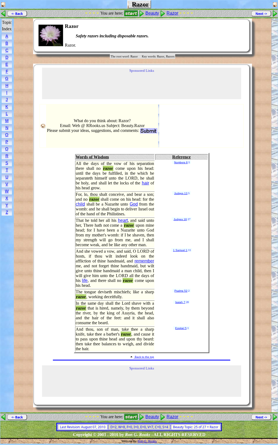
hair (145, 183)
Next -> (261, 13)
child (80, 204)
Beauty (152, 13)
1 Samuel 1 (180, 250)
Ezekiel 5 (181, 328)
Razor (172, 13)
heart (123, 220)
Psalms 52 (180, 290)
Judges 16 (180, 219)
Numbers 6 (181, 162)
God (134, 204)
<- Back (17, 13)
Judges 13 (180, 193)
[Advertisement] (229, 35)
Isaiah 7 (180, 302)
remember (144, 261)
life (85, 280)
